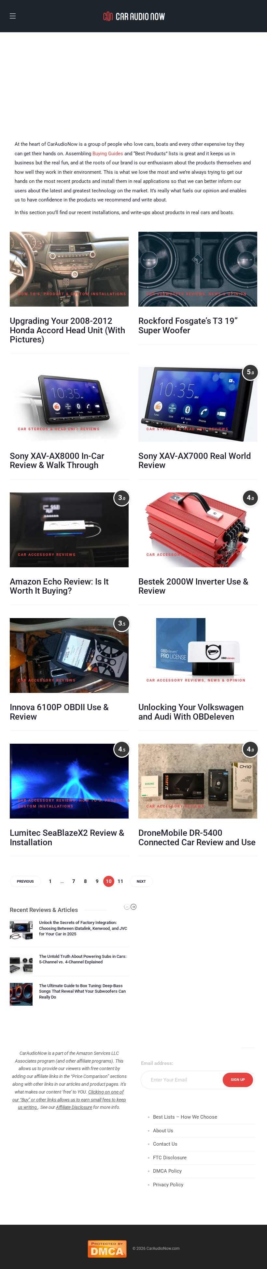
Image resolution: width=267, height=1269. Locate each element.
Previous (25, 881)
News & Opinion (228, 294)
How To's (29, 294)
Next (141, 881)
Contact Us (165, 1144)
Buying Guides (107, 154)
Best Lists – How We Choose (185, 1117)
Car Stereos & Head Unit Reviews (59, 429)
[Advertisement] (133, 81)
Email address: (157, 1063)
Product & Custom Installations (85, 294)
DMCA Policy (167, 1171)
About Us (163, 1131)
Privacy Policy (168, 1185)
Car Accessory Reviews (47, 555)
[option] (69, 963)
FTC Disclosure (170, 1158)
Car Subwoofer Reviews (176, 294)
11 (120, 881)
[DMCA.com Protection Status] (107, 1248)
